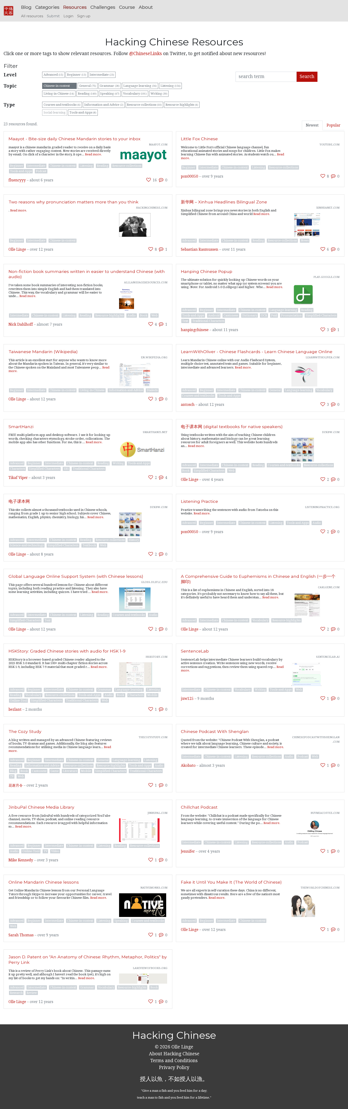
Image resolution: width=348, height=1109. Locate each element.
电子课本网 (19, 501)
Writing (159, 93)
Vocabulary (135, 93)
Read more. (93, 154)
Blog (26, 7)
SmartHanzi (21, 426)
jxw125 (187, 699)
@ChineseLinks (145, 53)
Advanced (53, 74)
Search (307, 76)
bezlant (15, 709)
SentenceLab (195, 651)
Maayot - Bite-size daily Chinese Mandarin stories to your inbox (74, 138)
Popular (333, 125)
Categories (47, 7)
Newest (312, 125)
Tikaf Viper (18, 478)
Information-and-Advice (103, 104)
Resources (75, 7)
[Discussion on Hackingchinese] (161, 180)
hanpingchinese (195, 330)
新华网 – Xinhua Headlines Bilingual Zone (224, 201)
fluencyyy (17, 180)
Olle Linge (17, 249)
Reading (87, 93)
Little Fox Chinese (199, 138)
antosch (188, 405)
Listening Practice (199, 501)
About (146, 7)
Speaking (109, 93)
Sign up (83, 16)
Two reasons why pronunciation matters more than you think (73, 201)
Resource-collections (144, 104)
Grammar (110, 86)
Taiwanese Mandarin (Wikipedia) (43, 351)
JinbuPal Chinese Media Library (41, 807)
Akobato (188, 765)
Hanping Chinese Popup (206, 271)
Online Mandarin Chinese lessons (44, 882)
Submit (53, 16)
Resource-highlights (181, 104)
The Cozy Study (25, 731)
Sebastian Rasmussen (199, 249)
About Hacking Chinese (174, 1053)
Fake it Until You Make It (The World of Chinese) (231, 882)
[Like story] (149, 180)
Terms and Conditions (174, 1060)
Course (127, 7)
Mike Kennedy (21, 860)
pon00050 (189, 176)
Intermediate (102, 74)
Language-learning (140, 86)
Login (68, 16)
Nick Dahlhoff (21, 324)
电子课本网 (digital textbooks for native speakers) (232, 426)
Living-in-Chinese (59, 93)
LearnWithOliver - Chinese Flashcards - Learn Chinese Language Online (256, 351)
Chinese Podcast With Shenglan (215, 731)
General (87, 86)
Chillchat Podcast (199, 807)
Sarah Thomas (21, 935)
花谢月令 (16, 785)
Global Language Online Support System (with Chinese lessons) (76, 576)
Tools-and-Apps (82, 112)
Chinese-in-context (59, 86)
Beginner (76, 74)
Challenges (102, 7)
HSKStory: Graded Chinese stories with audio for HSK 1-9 (67, 651)
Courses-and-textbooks (62, 104)
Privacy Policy (174, 1067)
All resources (32, 16)
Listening (171, 86)
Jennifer (188, 851)
